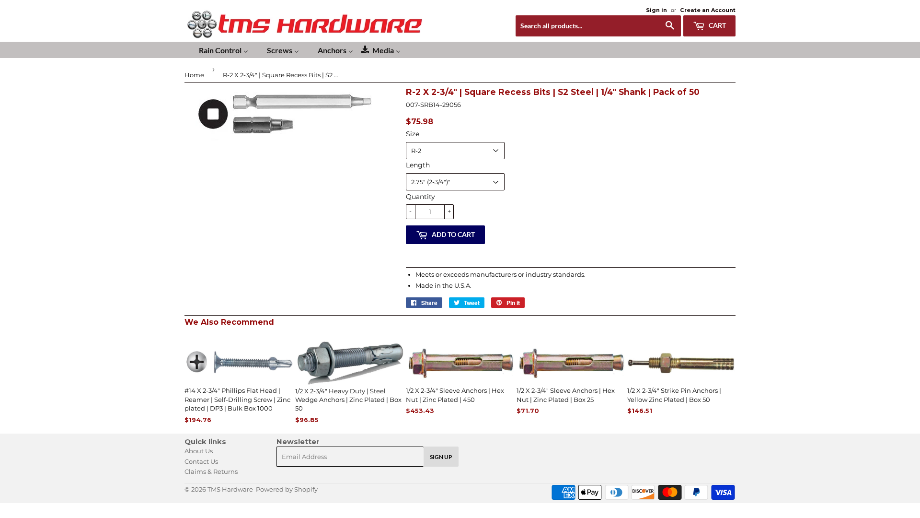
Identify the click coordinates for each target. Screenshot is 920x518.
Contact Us (201, 461)
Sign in (656, 10)
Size (412, 134)
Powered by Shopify (287, 489)
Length (418, 165)
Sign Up (441, 456)
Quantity (420, 196)
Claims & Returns (211, 471)
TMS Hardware (230, 489)
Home (194, 75)
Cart (716, 25)
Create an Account (708, 10)
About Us (198, 451)
